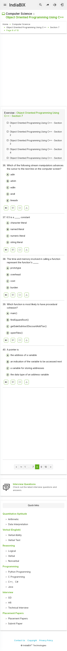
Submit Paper (15, 623)
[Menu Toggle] (5, 5)
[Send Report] (26, 208)
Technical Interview (18, 607)
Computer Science (21, 24)
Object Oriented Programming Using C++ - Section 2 (36, 133)
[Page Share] (48, 5)
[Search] (41, 5)
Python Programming (19, 571)
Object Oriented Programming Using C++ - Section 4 (36, 151)
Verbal (11, 556)
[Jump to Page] (21, 466)
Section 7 (54, 27)
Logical (12, 551)
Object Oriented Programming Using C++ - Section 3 (36, 142)
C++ (10, 581)
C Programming (16, 576)
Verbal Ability (15, 535)
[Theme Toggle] (55, 5)
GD (10, 597)
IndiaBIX (17, 5)
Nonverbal (13, 561)
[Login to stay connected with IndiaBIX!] (62, 5)
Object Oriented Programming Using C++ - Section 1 (36, 124)
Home (5, 24)
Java (10, 586)
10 (46, 467)
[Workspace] (20, 208)
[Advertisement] (33, 70)
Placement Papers (18, 618)
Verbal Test (14, 540)
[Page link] (16, 466)
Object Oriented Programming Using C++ (26, 27)
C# (16, 581)
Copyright (32, 640)
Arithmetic (13, 519)
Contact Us (19, 640)
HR (9, 602)
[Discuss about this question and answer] (13, 208)
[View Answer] (6, 208)
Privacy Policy (46, 640)
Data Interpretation (18, 524)
